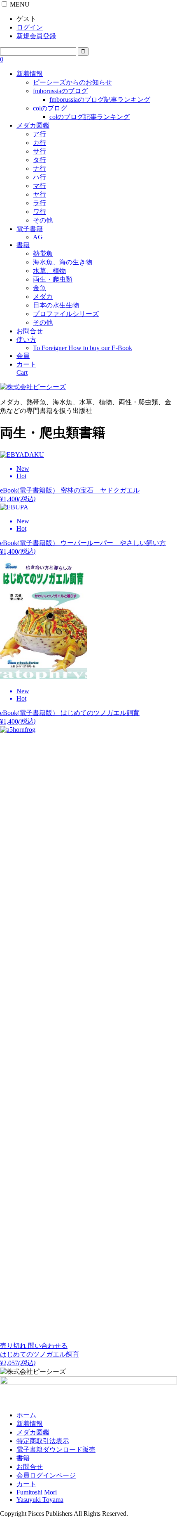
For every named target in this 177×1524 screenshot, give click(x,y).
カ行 (39, 142)
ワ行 (39, 211)
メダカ (43, 296)
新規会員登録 (36, 35)
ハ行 (39, 177)
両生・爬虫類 (52, 279)
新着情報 (29, 73)
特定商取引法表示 (42, 1440)
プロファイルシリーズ (66, 313)
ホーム (26, 1415)
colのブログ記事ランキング (89, 116)
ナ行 (39, 168)
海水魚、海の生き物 (62, 262)
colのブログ (50, 108)
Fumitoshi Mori (36, 1492)
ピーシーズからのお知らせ (72, 82)
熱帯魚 (43, 253)
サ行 (39, 151)
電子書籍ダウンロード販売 (55, 1449)
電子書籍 (29, 228)
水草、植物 (49, 270)
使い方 (26, 339)
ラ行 (39, 202)
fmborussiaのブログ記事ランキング (99, 99)
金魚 (39, 287)
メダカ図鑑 (32, 125)
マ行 (39, 185)
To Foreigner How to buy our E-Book (82, 347)
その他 (43, 220)
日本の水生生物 (56, 305)
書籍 (23, 244)
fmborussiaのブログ (60, 90)
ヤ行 (39, 194)
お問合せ (29, 331)
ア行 (39, 134)
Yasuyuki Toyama (39, 1499)
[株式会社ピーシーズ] (33, 386)
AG (38, 237)
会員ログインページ (46, 1475)
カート (26, 1483)
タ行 (39, 159)
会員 (23, 355)
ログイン (29, 27)
